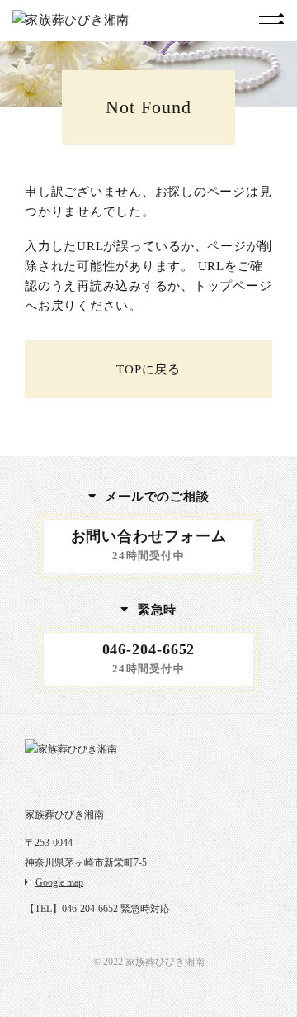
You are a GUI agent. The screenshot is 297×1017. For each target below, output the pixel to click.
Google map (59, 882)
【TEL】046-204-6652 (71, 909)
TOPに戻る (148, 369)
